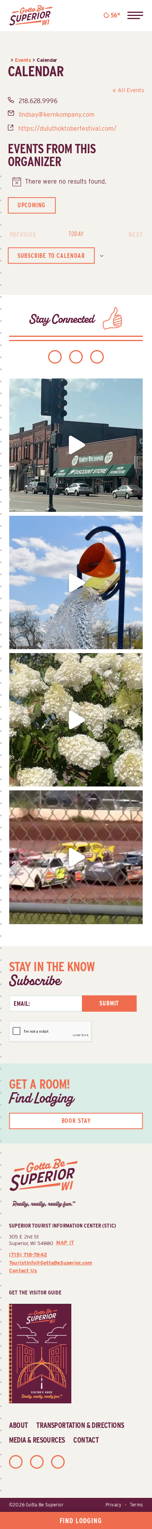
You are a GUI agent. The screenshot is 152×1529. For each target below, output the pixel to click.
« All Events (129, 90)
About (18, 1425)
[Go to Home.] (9, 60)
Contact (86, 1440)
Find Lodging (81, 1521)
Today (76, 234)
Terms (136, 1505)
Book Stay (76, 1120)
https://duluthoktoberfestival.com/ (67, 128)
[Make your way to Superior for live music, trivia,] (76, 582)
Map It (65, 1242)
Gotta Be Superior (45, 1505)
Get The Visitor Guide (35, 1292)
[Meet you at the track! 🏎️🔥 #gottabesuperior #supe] (76, 857)
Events (23, 60)
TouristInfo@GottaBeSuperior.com (50, 1262)
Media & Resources (37, 1440)
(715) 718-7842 (28, 1254)
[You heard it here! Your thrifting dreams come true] (76, 445)
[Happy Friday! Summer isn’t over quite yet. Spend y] (76, 719)
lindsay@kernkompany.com (56, 114)
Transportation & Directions (80, 1425)
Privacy (113, 1505)
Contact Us (23, 1270)
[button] (135, 15)
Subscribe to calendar (51, 255)
